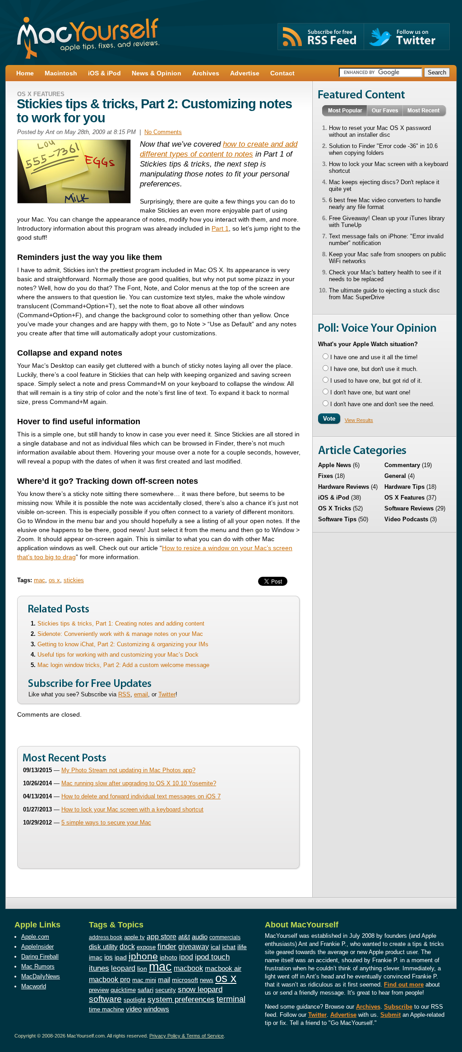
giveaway (193, 946)
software (105, 999)
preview (99, 990)
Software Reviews (409, 508)
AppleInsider (37, 946)
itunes (99, 968)
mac (39, 580)
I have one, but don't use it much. (374, 369)
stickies (74, 580)
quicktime (123, 990)
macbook (188, 968)
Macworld (33, 986)
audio (200, 937)
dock (127, 946)
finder (166, 946)
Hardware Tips (404, 486)
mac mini (144, 980)
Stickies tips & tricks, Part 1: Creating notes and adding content (120, 623)
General (395, 476)
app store (161, 936)
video (134, 1009)
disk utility (103, 946)
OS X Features (41, 94)
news (206, 980)
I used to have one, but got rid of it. (376, 380)
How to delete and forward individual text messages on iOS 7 (141, 796)
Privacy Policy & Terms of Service (186, 1035)
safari (145, 990)
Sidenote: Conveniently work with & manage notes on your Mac (120, 633)
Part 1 (220, 228)
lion (142, 968)
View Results (359, 420)
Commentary (402, 465)
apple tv (134, 937)
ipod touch (212, 956)
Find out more (404, 984)
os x (54, 580)
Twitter (167, 694)
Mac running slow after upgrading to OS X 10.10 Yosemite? (138, 783)
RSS (124, 694)
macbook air (223, 968)
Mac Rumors (38, 966)
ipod (186, 957)
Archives (368, 1006)
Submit (390, 1014)
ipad (121, 957)
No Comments (163, 132)
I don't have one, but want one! (370, 392)
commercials (224, 937)
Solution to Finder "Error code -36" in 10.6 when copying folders (383, 149)
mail (164, 979)
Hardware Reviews (343, 486)
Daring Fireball (40, 956)
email (141, 694)
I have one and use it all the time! (374, 357)
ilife (242, 946)
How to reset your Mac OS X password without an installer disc (380, 131)
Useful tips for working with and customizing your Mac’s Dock (118, 654)
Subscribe (398, 1006)
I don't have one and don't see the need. (382, 404)
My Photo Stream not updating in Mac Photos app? (128, 770)
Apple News (334, 465)
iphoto (168, 957)
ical (215, 947)
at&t (184, 937)
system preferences (181, 999)
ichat (229, 946)
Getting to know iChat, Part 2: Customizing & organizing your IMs (122, 644)
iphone (143, 956)
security (165, 990)
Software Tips (337, 519)
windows (156, 1009)
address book (105, 937)
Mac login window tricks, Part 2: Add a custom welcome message (123, 665)
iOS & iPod (333, 497)
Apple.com (35, 936)
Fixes (325, 476)
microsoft (185, 979)
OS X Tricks (334, 508)
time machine (106, 1009)
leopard (123, 968)
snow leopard (200, 989)
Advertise (343, 1014)
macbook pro (109, 979)
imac (95, 957)
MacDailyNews (40, 976)
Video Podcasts (406, 519)
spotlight (135, 999)
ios (108, 957)
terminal (231, 999)
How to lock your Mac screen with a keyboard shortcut (132, 809)
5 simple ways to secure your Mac (106, 822)
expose (146, 947)
